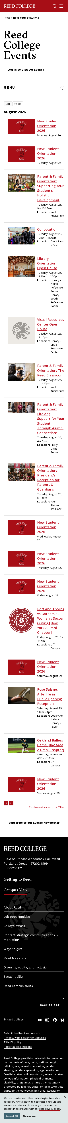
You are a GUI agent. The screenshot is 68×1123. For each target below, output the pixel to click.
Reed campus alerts (18, 986)
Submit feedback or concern (22, 1033)
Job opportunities (17, 916)
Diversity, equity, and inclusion (26, 967)
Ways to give (13, 949)
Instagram (47, 1020)
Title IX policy (13, 1042)
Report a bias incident (18, 1047)
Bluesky (62, 1020)
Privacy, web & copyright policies (25, 1038)
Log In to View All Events (25, 69)
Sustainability (14, 976)
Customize (29, 1116)
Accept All (12, 1116)
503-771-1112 (13, 868)
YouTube (40, 1020)
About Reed (12, 907)
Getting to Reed (18, 879)
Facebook (55, 1020)
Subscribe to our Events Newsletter (34, 822)
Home (7, 18)
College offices (14, 926)
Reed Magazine (15, 958)
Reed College (19, 6)
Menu (9, 87)
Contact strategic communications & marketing (31, 937)
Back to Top (50, 1005)
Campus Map (15, 889)
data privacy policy (49, 1109)
